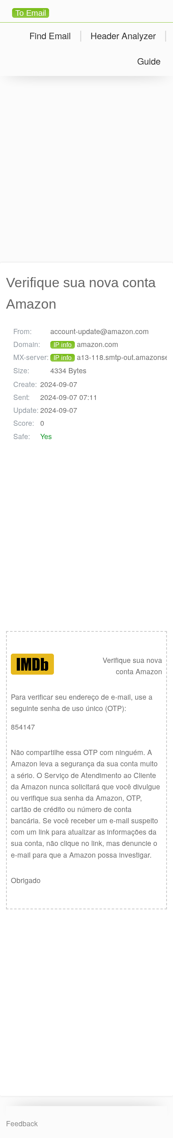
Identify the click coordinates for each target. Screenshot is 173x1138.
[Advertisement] (86, 169)
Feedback (22, 1123)
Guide (149, 61)
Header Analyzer (123, 35)
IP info (63, 344)
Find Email (50, 35)
